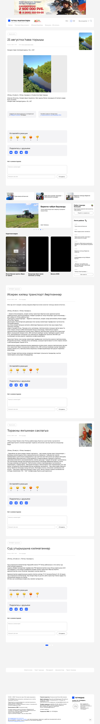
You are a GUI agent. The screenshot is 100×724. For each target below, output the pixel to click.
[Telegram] (21, 152)
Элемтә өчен (28, 670)
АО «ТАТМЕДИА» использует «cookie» (17, 719)
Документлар (59, 670)
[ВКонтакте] (11, 152)
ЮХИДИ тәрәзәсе (14, 289)
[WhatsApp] (26, 152)
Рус (67, 21)
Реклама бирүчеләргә (22, 25)
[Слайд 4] (40, 229)
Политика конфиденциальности (16, 721)
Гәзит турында (39, 670)
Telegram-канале (15, 115)
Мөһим (10, 25)
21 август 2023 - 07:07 (12, 44)
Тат (74, 21)
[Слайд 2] (36, 229)
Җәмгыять (12, 34)
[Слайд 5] (42, 229)
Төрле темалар (71, 670)
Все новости (84, 274)
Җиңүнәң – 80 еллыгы (52, 25)
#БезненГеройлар (37, 25)
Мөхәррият (49, 670)
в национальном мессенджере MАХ (51, 115)
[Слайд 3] (38, 229)
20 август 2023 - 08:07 (12, 553)
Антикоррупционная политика (16, 718)
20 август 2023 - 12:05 (12, 435)
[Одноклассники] (16, 152)
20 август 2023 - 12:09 (12, 299)
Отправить (62, 176)
